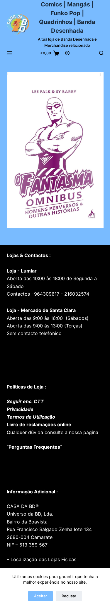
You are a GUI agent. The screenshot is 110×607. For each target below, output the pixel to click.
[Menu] (9, 53)
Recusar (69, 596)
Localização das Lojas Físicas (42, 559)
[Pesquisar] (101, 53)
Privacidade (20, 409)
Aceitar (40, 596)
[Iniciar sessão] (67, 53)
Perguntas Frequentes (34, 447)
